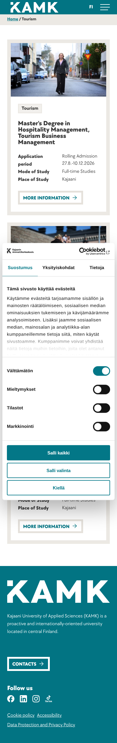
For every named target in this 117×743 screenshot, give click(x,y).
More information (46, 198)
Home (12, 19)
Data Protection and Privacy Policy (41, 725)
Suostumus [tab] (20, 267)
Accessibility (49, 715)
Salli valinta (58, 470)
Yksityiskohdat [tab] (58, 267)
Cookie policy (20, 715)
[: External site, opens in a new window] (84, 251)
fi (91, 7)
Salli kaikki (58, 452)
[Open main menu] (105, 7)
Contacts (24, 664)
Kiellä (58, 487)
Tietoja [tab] (96, 267)
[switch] (101, 389)
